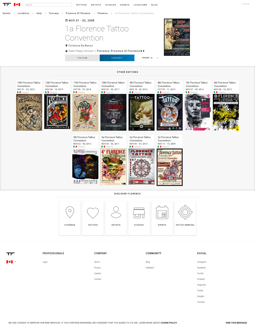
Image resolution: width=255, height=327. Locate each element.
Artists (96, 5)
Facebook (201, 268)
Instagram (201, 262)
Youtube (201, 302)
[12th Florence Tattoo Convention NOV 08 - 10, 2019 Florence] (57, 80)
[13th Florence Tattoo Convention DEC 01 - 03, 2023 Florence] (29, 80)
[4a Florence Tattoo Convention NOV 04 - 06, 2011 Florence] (113, 134)
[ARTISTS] (116, 201)
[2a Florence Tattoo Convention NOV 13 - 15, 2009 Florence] (170, 134)
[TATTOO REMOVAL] (185, 201)
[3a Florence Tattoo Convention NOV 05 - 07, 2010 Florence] (141, 134)
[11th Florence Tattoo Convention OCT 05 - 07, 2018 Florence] (85, 80)
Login (45, 262)
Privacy (97, 268)
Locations (140, 5)
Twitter (200, 290)
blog (154, 5)
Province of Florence (125, 51)
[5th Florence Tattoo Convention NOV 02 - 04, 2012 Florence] (85, 134)
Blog (148, 262)
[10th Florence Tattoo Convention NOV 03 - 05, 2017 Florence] (113, 80)
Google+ (201, 296)
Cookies (97, 273)
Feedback (150, 268)
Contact (117, 58)
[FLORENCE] (69, 201)
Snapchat (201, 285)
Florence (103, 51)
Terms (97, 262)
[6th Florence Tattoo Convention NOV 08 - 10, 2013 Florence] (226, 80)
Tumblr (200, 273)
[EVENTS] (162, 201)
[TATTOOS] (92, 201)
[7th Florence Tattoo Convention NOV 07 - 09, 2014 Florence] (198, 80)
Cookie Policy (169, 323)
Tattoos (81, 5)
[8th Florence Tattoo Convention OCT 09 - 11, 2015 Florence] (170, 80)
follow (82, 58)
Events (125, 5)
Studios (110, 5)
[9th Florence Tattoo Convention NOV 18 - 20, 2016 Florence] (141, 80)
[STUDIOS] (139, 201)
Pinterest (201, 279)
